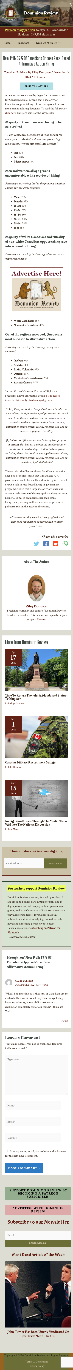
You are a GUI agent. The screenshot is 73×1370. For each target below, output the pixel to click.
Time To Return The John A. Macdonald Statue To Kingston (35, 697)
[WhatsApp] (65, 543)
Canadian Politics (14, 72)
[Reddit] (55, 543)
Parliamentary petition (20, 30)
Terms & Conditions (36, 1362)
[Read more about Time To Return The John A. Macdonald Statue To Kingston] (36, 670)
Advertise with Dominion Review (38, 1209)
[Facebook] (46, 543)
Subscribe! (55, 863)
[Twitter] (36, 543)
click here (10, 113)
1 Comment (41, 77)
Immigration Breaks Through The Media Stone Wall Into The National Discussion (36, 823)
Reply (64, 1021)
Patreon (41, 619)
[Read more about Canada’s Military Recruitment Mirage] (36, 737)
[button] (70, 5)
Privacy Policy (36, 1366)
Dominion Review (41, 13)
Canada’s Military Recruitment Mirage (30, 762)
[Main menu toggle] (71, 13)
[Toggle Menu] (58, 43)
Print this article (36, 86)
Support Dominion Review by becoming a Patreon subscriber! (38, 1193)
